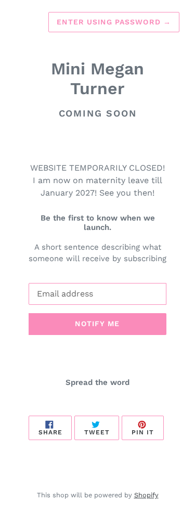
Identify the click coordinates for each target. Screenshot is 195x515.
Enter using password (114, 22)
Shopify (146, 495)
